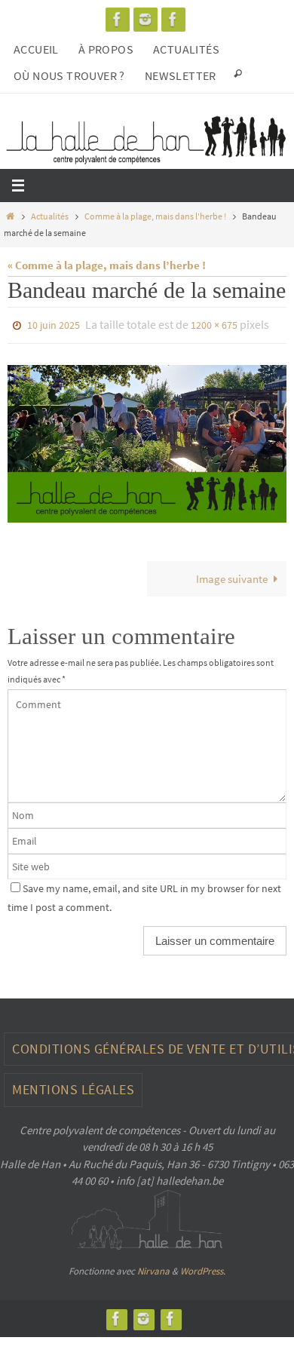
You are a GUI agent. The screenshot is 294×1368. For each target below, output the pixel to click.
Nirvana (153, 1267)
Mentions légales (73, 1086)
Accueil (36, 49)
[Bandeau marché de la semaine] (147, 440)
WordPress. (202, 1267)
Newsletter (180, 75)
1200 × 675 (214, 324)
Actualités (186, 49)
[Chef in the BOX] (173, 19)
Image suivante (232, 575)
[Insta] (145, 19)
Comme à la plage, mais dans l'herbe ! (155, 216)
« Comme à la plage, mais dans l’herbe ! (107, 265)
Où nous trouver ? (69, 75)
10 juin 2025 (53, 324)
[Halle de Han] (118, 19)
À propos (105, 49)
